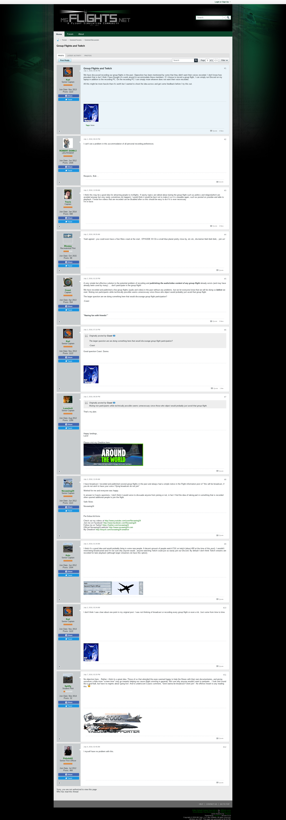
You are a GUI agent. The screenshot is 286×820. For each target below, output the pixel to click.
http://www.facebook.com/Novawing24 (119, 523)
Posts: (66, 92)
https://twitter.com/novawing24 (115, 525)
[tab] (61, 55)
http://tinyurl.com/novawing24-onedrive (112, 529)
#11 (224, 675)
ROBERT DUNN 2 (68, 150)
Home (59, 34)
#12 (224, 747)
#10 (224, 608)
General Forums (76, 40)
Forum (70, 34)
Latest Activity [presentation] (74, 55)
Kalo (68, 555)
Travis (68, 202)
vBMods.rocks (225, 810)
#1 (225, 68)
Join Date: (63, 89)
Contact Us (211, 804)
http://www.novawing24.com (121, 527)
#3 (225, 190)
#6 (225, 330)
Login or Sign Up (222, 2)
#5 (225, 279)
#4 (225, 235)
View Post (114, 335)
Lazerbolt (68, 408)
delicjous (228, 814)
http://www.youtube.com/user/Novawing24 (123, 521)
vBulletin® (217, 815)
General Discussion (92, 40)
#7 (225, 397)
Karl (68, 79)
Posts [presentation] (61, 55)
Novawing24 (68, 491)
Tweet (69, 99)
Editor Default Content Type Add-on (205, 810)
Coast (68, 290)
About (81, 34)
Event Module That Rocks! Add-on (205, 812)
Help (201, 804)
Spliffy (68, 686)
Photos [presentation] (87, 55)
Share (69, 96)
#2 (225, 139)
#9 (225, 544)
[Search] (228, 18)
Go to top (224, 804)
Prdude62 (68, 758)
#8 (225, 480)
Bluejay (68, 246)
